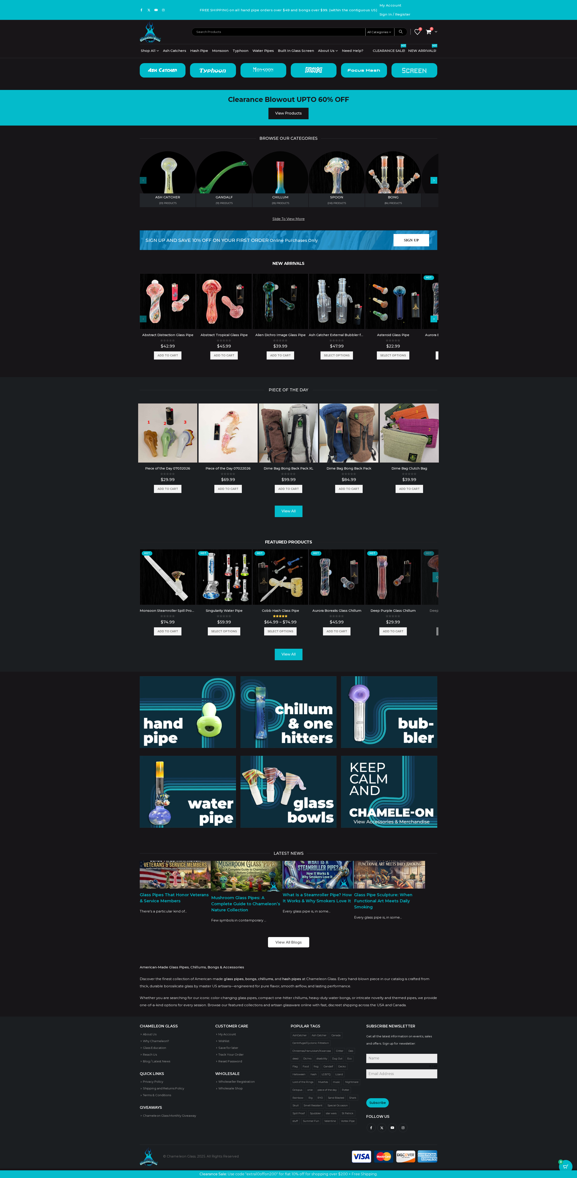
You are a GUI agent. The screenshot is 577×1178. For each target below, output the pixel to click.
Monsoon (220, 50)
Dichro (307, 1058)
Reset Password (230, 1061)
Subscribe (377, 1103)
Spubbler (315, 1113)
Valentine (330, 1121)
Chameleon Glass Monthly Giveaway (169, 1115)
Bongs (313, 70)
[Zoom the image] (188, 680)
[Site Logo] (150, 32)
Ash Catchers (174, 50)
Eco (349, 1058)
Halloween (299, 1074)
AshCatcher (300, 1035)
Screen (414, 70)
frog (316, 1066)
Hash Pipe (199, 50)
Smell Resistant (313, 1105)
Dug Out (337, 1058)
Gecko (342, 1066)
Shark (352, 1097)
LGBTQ (326, 1074)
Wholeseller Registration (236, 1081)
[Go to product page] (167, 301)
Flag (295, 1066)
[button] (433, 180)
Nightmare (352, 1082)
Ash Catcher (162, 70)
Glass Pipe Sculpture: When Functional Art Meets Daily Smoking (383, 901)
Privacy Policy (153, 1081)
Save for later (228, 1048)
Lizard (339, 1074)
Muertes (323, 1082)
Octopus (297, 1089)
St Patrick (348, 1113)
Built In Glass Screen (296, 50)
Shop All (148, 50)
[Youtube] (156, 10)
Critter (339, 1050)
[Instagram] (163, 10)
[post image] (175, 875)
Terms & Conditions (157, 1095)
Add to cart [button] (168, 355)
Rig (311, 1097)
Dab (350, 1050)
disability (321, 1058)
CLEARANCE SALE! (389, 49)
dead (295, 1058)
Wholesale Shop (230, 1088)
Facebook (371, 1127)
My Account (390, 5)
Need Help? (352, 50)
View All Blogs (288, 942)
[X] (149, 10)
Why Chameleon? (156, 1041)
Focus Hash (364, 70)
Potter (345, 1089)
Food (306, 1066)
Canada (336, 1035)
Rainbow (298, 1097)
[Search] (400, 32)
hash (314, 1074)
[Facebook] (141, 10)
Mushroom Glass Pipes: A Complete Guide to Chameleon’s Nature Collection (245, 903)
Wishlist (223, 1041)
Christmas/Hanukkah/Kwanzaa (312, 1050)
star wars (331, 1113)
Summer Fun (311, 1121)
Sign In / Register (395, 14)
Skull (296, 1105)
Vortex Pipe (348, 1121)
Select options (337, 355)
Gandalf (328, 1066)
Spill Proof (299, 1113)
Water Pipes (263, 50)
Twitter (381, 1127)
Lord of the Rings (303, 1082)
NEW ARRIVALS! (422, 49)
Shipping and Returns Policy (163, 1088)
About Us (326, 50)
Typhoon (240, 50)
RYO (320, 1097)
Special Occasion (337, 1105)
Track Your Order (231, 1054)
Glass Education (154, 1048)
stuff (295, 1121)
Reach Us (150, 1054)
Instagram (403, 1127)
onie (310, 1089)
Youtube (392, 1127)
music (336, 1082)
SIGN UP (411, 240)
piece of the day (327, 1089)
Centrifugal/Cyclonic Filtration (311, 1043)
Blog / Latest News (156, 1061)
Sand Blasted (336, 1097)
